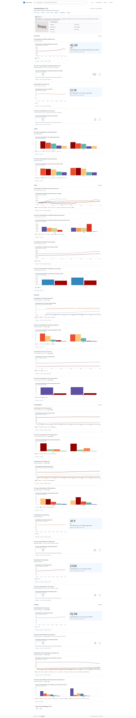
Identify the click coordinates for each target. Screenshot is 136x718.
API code (83, 51)
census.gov (74, 51)
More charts (100, 35)
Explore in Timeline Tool (48, 79)
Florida (44, 10)
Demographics (62, 12)
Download (37, 79)
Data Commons (29, 2)
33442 (43, 73)
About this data (45, 45)
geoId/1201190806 (99, 8)
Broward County (40, 10)
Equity (52, 12)
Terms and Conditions (93, 716)
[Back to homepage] (24, 2)
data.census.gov (40, 45)
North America (54, 10)
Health (48, 12)
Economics (43, 12)
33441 (43, 75)
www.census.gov (52, 31)
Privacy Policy (100, 716)
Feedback (111, 2)
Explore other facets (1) (38, 326)
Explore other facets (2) (38, 40)
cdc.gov (39, 138)
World (58, 10)
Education (56, 12)
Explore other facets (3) (38, 463)
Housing (68, 12)
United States (48, 10)
